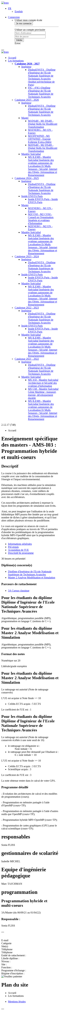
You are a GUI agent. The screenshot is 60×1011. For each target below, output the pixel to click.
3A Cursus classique (18, 590)
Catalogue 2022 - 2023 (27, 307)
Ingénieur (26, 66)
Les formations (16, 60)
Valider (19, 40)
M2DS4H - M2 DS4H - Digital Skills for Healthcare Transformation (42, 148)
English (19, 11)
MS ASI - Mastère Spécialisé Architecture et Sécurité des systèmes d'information (43, 382)
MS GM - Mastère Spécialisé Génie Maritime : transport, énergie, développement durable (43, 393)
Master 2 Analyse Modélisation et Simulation (31, 577)
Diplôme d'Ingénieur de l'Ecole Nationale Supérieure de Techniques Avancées (30, 573)
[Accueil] (5, 2)
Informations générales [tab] (20, 543)
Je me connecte (24, 23)
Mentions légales (17, 1001)
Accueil (12, 57)
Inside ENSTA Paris (32, 196)
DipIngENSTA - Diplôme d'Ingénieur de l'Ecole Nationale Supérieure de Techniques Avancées (42, 110)
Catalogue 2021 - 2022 (27, 358)
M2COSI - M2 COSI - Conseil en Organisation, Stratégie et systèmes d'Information (41, 219)
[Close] (2, 932)
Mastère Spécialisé (31, 154)
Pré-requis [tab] (13, 546)
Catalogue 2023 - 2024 (27, 256)
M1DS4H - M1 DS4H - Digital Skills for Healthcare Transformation (42, 123)
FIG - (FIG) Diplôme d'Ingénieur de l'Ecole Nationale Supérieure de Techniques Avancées (40, 92)
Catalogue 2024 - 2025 (27, 178)
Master (24, 117)
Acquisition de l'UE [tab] (18, 550)
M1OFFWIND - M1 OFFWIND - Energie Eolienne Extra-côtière (40, 139)
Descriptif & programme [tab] (21, 553)
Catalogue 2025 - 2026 (27, 99)
